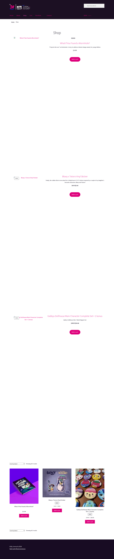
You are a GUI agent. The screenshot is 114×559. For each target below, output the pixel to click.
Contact (49, 15)
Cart (31, 15)
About (18, 15)
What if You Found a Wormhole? (75, 43)
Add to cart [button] (24, 515)
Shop (24, 15)
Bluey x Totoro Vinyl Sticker (75, 176)
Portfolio (38, 15)
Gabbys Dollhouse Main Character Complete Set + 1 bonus (74, 316)
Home (11, 15)
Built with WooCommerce (17, 549)
